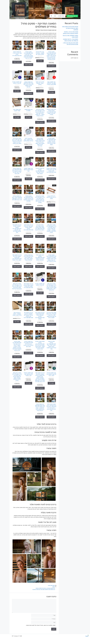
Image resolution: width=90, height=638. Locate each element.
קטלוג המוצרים (61, 16)
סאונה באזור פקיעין (51, 585)
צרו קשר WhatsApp (72, 16)
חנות (55, 16)
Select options (51, 65)
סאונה (14, 16)
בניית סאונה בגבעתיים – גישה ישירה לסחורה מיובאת (45, 588)
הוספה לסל (39, 60)
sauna (53, 586)
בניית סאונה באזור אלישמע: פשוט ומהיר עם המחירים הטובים (44, 589)
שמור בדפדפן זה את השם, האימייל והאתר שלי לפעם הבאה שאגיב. (40, 625)
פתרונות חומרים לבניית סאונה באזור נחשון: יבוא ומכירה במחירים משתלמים (70, 28)
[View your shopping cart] (51, 16)
